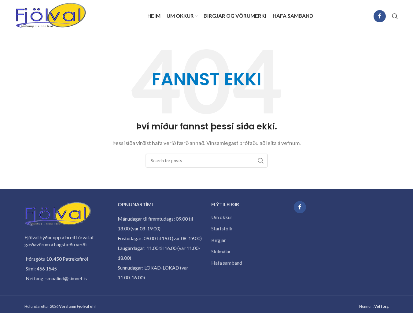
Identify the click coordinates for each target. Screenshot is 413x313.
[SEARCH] (261, 161)
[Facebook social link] (380, 16)
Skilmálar (221, 251)
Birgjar (218, 240)
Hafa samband (226, 263)
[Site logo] (51, 15)
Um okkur (221, 217)
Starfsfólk (221, 228)
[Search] (395, 16)
